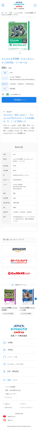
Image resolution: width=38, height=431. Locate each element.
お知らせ (7, 404)
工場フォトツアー (11, 394)
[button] (35, 299)
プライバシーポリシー (27, 407)
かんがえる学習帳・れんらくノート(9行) (27, 309)
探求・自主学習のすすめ (13, 390)
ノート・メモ (12, 357)
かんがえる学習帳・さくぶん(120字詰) (9, 309)
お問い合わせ (8, 407)
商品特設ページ (20, 100)
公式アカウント (12, 416)
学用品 (10, 350)
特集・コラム (12, 380)
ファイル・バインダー (15, 364)
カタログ (23, 404)
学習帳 (10, 343)
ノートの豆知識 (10, 387)
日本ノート (10, 420)
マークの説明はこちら (16, 94)
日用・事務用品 (13, 371)
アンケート (8, 397)
